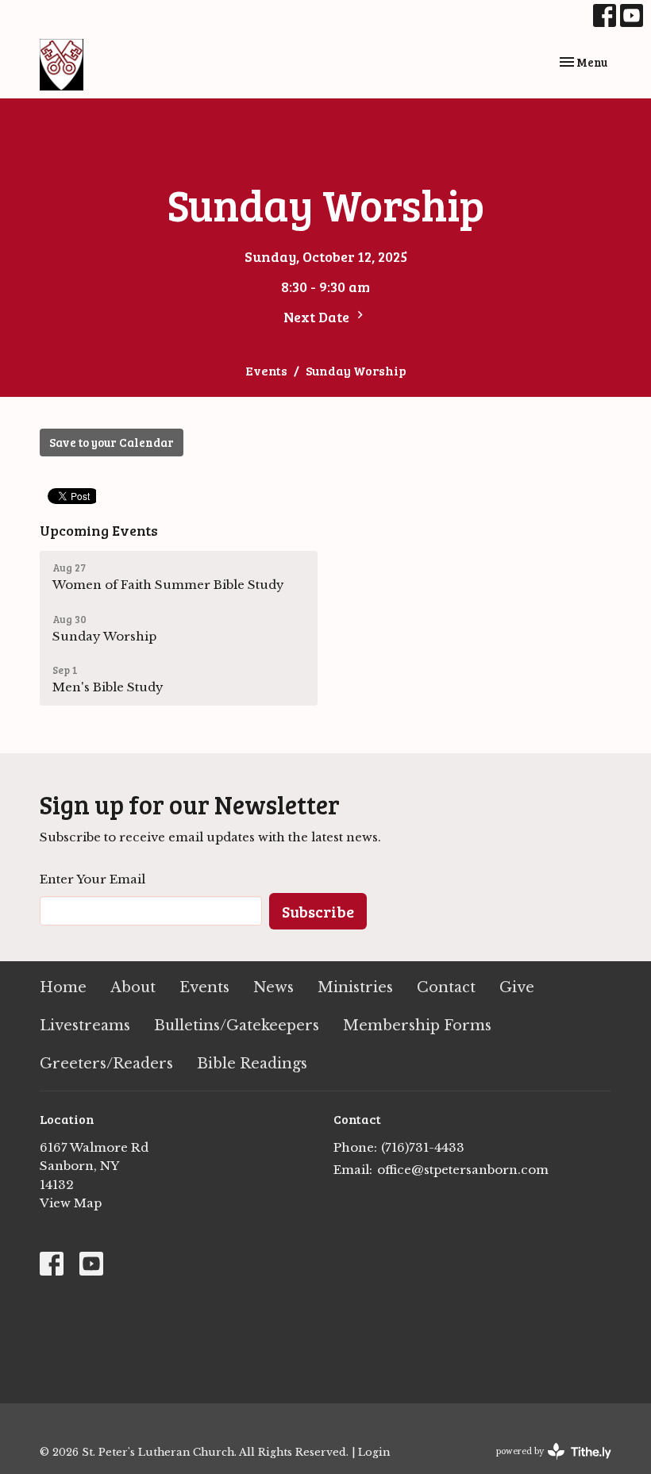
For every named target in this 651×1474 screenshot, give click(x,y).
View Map (71, 1202)
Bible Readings (252, 1063)
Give (516, 987)
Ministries (355, 987)
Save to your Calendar (111, 442)
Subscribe (318, 911)
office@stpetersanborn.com (463, 1169)
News (273, 987)
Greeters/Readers (106, 1063)
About (133, 987)
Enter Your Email (92, 879)
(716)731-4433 (422, 1147)
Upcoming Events (99, 530)
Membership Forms (417, 1025)
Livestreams (85, 1025)
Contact (446, 987)
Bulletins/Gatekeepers (236, 1025)
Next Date (317, 316)
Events (266, 370)
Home (63, 987)
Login (374, 1451)
